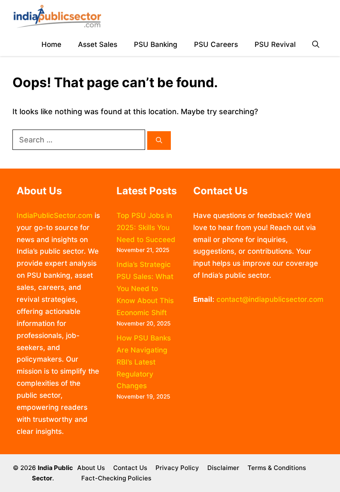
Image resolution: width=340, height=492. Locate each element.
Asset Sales (97, 44)
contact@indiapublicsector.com (269, 299)
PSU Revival (275, 44)
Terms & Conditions (277, 468)
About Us (91, 468)
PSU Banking (155, 44)
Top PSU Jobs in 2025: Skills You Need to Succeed (146, 227)
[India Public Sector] (57, 16)
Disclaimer (223, 468)
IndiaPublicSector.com (54, 215)
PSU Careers (216, 44)
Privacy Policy (177, 468)
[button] (316, 44)
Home (51, 44)
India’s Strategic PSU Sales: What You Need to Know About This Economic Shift (145, 288)
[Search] (159, 140)
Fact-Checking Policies (116, 478)
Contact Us (130, 468)
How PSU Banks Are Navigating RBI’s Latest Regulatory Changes (144, 362)
